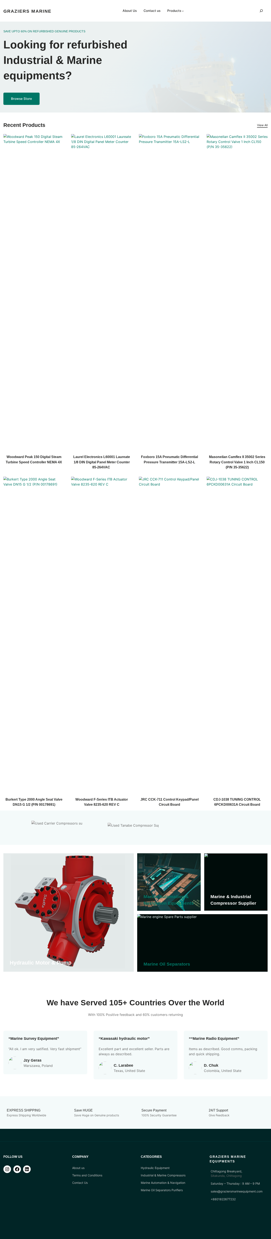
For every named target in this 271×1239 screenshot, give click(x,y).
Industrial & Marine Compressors (163, 1175)
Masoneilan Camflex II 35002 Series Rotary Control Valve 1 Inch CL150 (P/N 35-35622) (237, 462)
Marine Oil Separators (167, 964)
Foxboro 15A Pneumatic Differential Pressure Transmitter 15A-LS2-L (169, 459)
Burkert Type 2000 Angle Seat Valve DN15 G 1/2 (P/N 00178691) (34, 802)
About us (78, 1168)
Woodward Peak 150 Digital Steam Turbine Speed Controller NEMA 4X (34, 459)
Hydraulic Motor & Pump (40, 963)
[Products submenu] (183, 11)
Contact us (152, 11)
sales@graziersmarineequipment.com (237, 1191)
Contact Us (80, 1182)
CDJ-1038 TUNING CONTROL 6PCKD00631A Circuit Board (237, 802)
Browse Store (21, 99)
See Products (14, 958)
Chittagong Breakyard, (226, 1171)
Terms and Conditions (87, 1175)
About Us (130, 11)
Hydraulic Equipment (155, 1168)
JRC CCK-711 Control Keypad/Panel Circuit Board (169, 802)
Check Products (148, 888)
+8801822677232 (223, 1199)
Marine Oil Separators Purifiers (162, 1190)
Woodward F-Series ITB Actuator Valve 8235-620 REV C (101, 802)
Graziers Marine (27, 11)
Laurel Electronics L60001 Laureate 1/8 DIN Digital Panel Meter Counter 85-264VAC (101, 462)
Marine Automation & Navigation (163, 1182)
